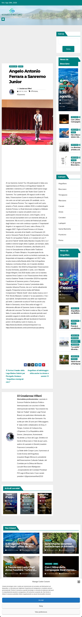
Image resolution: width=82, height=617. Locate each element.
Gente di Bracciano (24, 441)
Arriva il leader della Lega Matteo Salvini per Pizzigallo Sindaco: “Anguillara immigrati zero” (15, 376)
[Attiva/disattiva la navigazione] (78, 19)
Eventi (21, 66)
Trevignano (63, 195)
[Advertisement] (27, 47)
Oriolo (61, 212)
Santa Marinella (65, 229)
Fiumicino (62, 235)
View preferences (41, 612)
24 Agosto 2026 (67, 291)
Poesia (74, 323)
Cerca (61, 34)
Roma (61, 240)
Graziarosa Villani (25, 88)
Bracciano (63, 86)
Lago (70, 86)
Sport (62, 88)
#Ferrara (34, 91)
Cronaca (71, 279)
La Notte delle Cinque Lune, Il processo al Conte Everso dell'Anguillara (33, 452)
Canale (61, 206)
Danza (55, 563)
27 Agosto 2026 (52, 573)
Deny (41, 606)
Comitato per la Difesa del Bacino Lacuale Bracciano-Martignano (29, 465)
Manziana (62, 200)
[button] (79, 582)
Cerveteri (62, 218)
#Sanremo (21, 94)
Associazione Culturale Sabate (32, 460)
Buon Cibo (9, 563)
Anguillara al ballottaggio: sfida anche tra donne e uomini (38, 373)
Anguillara (13, 66)
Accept (41, 600)
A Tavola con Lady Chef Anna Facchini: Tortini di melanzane (20, 570)
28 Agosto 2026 (67, 100)
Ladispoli (62, 223)
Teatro (74, 160)
